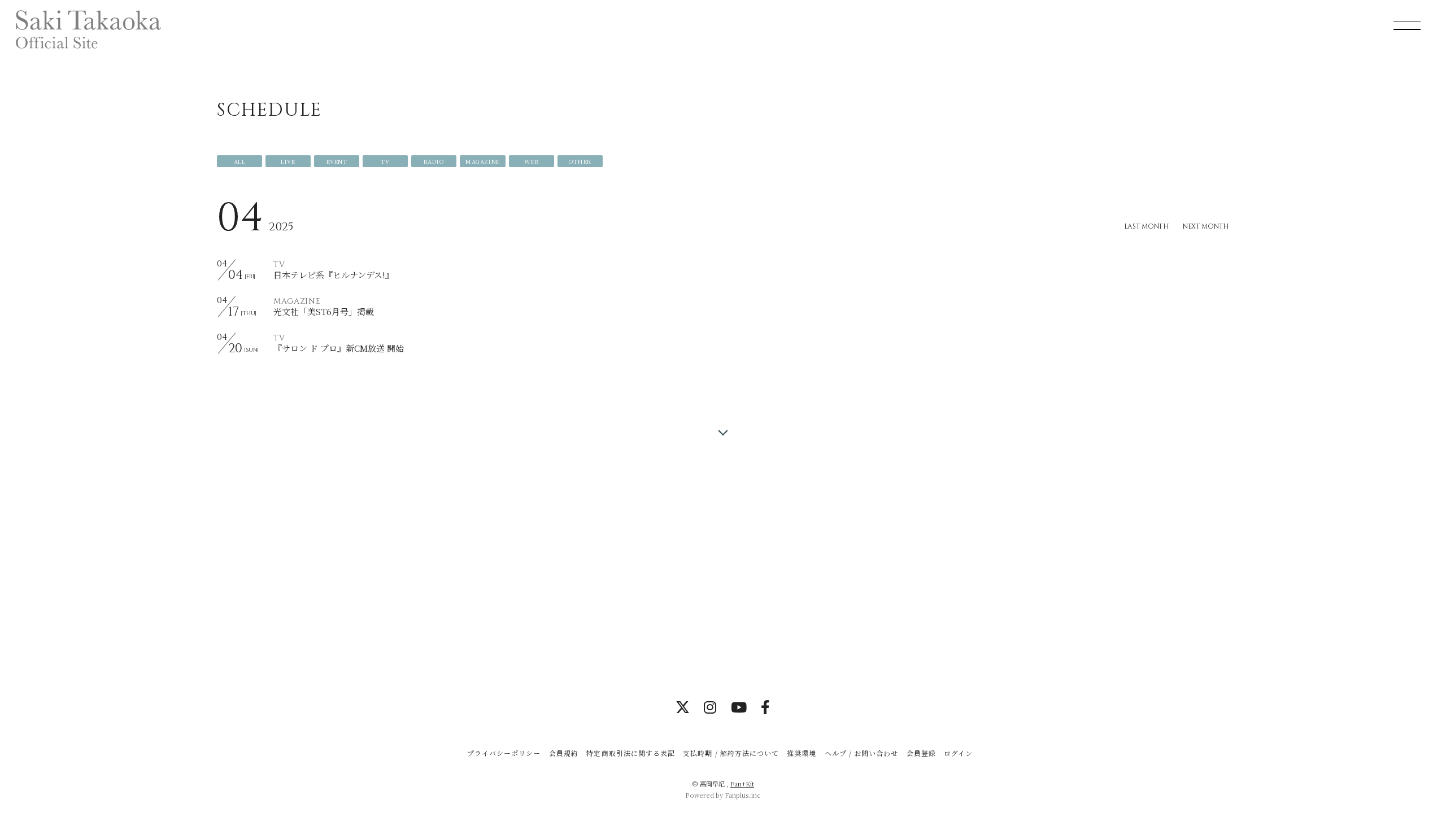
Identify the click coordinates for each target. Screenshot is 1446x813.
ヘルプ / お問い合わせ (861, 753)
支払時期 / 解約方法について (731, 753)
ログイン (958, 753)
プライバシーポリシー (504, 753)
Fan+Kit (742, 783)
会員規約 (563, 753)
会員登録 (921, 753)
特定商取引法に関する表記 (630, 753)
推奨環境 (801, 753)
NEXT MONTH (1206, 226)
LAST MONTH (1146, 226)
